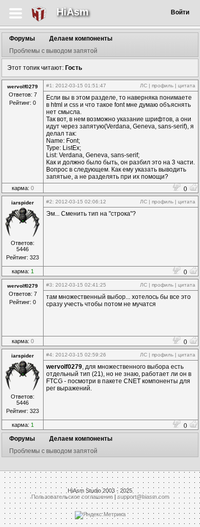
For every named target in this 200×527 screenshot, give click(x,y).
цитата (186, 85)
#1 (49, 85)
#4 (49, 354)
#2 (49, 201)
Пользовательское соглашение (72, 497)
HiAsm (72, 11)
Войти (180, 12)
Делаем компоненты (80, 38)
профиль (162, 85)
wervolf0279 (22, 86)
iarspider (22, 202)
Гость (73, 67)
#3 (49, 285)
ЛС (143, 85)
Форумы (22, 38)
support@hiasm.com (143, 497)
